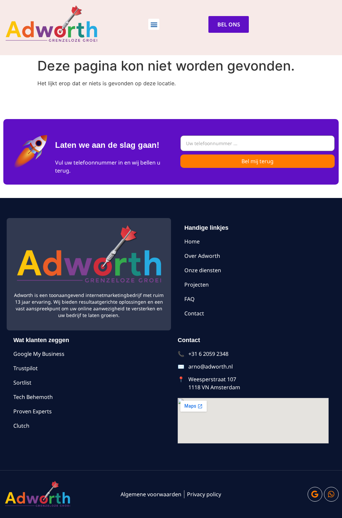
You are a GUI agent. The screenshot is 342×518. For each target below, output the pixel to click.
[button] (153, 24)
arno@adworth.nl (210, 366)
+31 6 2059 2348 (208, 353)
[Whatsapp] (331, 494)
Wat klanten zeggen (41, 340)
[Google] (315, 494)
